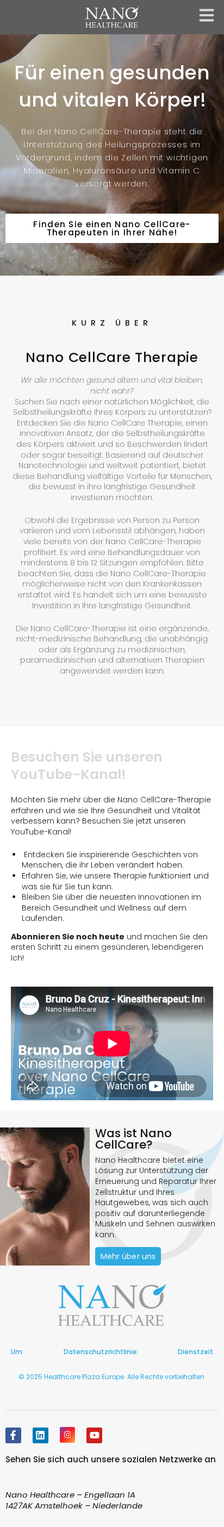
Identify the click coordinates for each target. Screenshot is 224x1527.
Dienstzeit (195, 1351)
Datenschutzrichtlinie (100, 1351)
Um (16, 1351)
